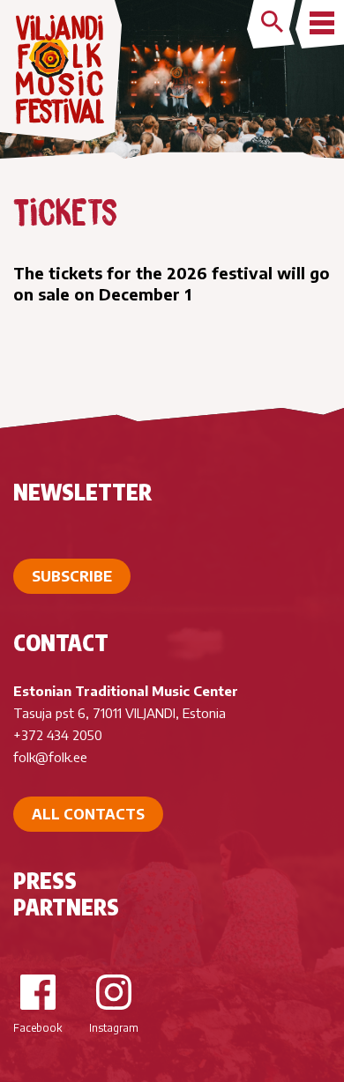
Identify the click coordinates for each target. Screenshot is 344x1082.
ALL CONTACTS (88, 814)
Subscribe (72, 576)
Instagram (113, 1027)
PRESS (45, 880)
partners (66, 906)
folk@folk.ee (50, 757)
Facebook (37, 1027)
